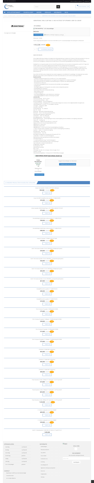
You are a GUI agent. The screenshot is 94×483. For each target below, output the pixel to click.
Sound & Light (28, 12)
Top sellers (43, 452)
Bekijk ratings (36, 31)
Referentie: (35, 38)
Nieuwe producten (45, 449)
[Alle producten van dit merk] (17, 26)
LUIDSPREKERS (26, 16)
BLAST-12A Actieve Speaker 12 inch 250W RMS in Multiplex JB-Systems (47, 268)
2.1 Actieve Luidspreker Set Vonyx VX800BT (47, 410)
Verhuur (48, 12)
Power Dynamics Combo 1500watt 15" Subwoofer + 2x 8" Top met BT (47, 389)
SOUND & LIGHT (11, 16)
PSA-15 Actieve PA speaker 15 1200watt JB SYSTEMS (47, 329)
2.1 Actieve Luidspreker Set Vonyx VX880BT (47, 420)
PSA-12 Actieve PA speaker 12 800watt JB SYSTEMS (47, 309)
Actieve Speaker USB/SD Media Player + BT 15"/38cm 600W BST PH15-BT (47, 208)
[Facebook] (75, 448)
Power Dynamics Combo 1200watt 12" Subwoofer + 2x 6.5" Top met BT (47, 379)
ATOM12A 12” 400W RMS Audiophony (47, 359)
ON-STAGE (19, 16)
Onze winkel (43, 455)
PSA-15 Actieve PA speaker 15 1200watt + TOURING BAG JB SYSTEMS (47, 339)
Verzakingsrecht (44, 464)
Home (5, 16)
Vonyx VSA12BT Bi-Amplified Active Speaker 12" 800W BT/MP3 (47, 198)
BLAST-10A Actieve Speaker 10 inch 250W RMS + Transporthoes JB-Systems (47, 258)
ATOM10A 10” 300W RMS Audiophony (47, 349)
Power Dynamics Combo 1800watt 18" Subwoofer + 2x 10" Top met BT (47, 400)
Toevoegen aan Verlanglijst (10, 33)
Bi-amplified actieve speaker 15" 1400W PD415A (47, 299)
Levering (43, 461)
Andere (38, 12)
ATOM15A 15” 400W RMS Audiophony (47, 369)
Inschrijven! (76, 462)
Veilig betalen (44, 474)
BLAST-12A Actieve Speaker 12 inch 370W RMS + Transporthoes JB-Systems (47, 278)
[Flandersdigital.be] (9, 6)
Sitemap (42, 477)
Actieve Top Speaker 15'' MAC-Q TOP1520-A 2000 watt (47, 188)
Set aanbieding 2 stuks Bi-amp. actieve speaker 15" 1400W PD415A (47, 228)
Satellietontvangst (13, 12)
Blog (66, 12)
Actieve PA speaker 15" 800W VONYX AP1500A (47, 238)
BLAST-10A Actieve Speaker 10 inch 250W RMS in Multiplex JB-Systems (47, 248)
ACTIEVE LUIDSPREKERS (35, 16)
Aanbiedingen (44, 446)
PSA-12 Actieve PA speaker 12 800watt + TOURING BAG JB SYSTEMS (47, 319)
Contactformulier (10, 475)
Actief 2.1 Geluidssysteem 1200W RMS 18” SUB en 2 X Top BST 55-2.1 (47, 430)
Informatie (57, 12)
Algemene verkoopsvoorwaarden (48, 468)
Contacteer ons (44, 458)
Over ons (43, 471)
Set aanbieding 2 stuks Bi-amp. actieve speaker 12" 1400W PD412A (47, 218)
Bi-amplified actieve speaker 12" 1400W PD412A (47, 289)
